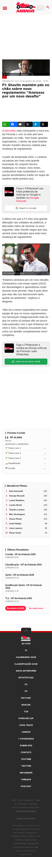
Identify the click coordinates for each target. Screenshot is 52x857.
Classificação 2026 (26, 664)
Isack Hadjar (15, 523)
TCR (26, 712)
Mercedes (10, 130)
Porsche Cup (26, 718)
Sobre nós (26, 746)
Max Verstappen (17, 514)
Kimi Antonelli (16, 491)
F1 (4, 77)
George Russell (16, 496)
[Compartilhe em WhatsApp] (6, 124)
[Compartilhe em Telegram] (36, 124)
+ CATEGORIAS (26, 739)
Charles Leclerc (17, 509)
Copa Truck (26, 725)
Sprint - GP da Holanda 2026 (19, 575)
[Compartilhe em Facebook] (13, 124)
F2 (26, 685)
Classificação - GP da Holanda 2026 (23, 564)
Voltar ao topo (26, 631)
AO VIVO (26, 644)
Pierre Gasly (15, 533)
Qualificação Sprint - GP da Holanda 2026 (23, 586)
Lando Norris (15, 505)
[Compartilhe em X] (29, 124)
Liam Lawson (15, 528)
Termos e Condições (26, 818)
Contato (26, 752)
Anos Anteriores (26, 671)
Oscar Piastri (15, 519)
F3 (26, 691)
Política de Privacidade (26, 811)
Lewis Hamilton (16, 500)
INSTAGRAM (26, 773)
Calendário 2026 (26, 657)
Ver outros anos (36, 608)
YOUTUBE (26, 759)
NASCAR (26, 705)
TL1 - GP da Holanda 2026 (18, 598)
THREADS (26, 780)
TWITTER (26, 766)
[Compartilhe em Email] (21, 124)
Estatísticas (26, 678)
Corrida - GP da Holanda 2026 (20, 554)
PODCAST (26, 786)
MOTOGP (26, 698)
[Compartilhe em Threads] (44, 124)
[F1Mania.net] (26, 7)
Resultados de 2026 (15, 608)
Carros (26, 732)
